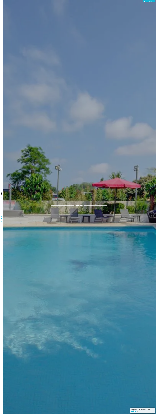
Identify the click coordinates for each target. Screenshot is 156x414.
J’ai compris (133, 411)
